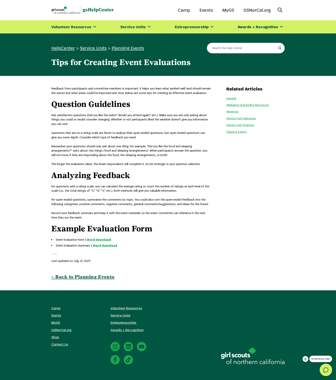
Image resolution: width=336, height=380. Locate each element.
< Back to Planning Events (83, 277)
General (231, 98)
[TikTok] (128, 359)
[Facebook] (115, 359)
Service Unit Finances (240, 125)
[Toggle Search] (280, 10)
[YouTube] (141, 346)
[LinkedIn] (128, 346)
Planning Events (128, 48)
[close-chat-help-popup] (305, 359)
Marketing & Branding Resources (247, 105)
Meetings (232, 111)
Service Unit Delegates (241, 118)
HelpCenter (63, 48)
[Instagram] (115, 346)
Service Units (93, 48)
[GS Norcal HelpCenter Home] (82, 10)
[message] (326, 370)
